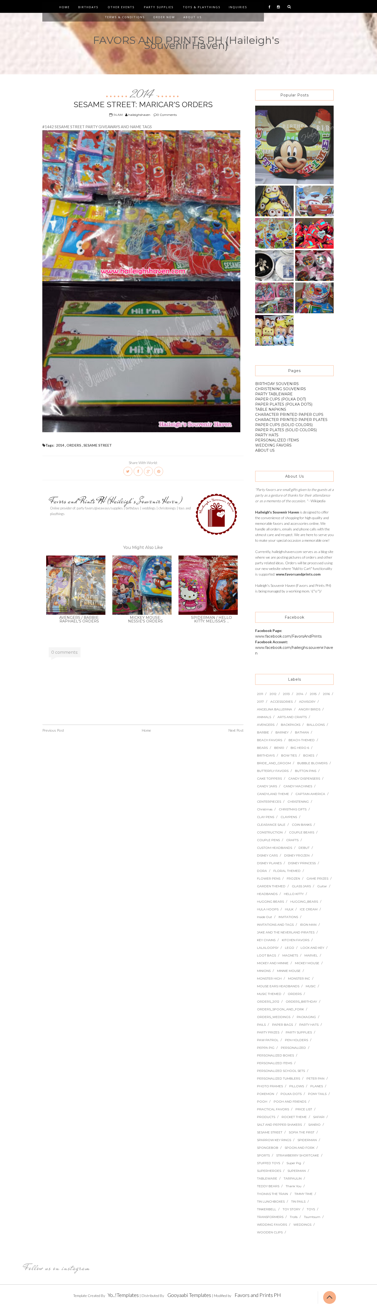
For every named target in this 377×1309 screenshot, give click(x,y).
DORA (262, 871)
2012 (273, 694)
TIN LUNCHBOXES (271, 1201)
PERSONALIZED (293, 1048)
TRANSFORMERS (270, 1217)
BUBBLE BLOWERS (312, 763)
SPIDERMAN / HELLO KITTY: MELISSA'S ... (211, 619)
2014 (142, 94)
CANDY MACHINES (297, 786)
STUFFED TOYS (268, 1163)
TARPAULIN (293, 1178)
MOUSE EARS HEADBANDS (278, 986)
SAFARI (318, 1117)
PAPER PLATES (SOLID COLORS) (286, 430)
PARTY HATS (267, 435)
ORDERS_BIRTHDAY (301, 1001)
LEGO (289, 948)
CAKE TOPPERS (269, 778)
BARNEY (282, 732)
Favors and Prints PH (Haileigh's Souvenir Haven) (116, 501)
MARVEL (311, 955)
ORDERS (73, 445)
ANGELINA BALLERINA (274, 709)
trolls (293, 1217)
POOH (262, 1101)
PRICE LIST (303, 1109)
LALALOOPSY (268, 948)
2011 (260, 694)
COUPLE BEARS (301, 832)
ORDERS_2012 (268, 1001)
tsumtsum (312, 1217)
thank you (293, 1186)
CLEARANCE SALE (271, 825)
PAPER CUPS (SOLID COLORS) (284, 424)
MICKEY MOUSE (307, 963)
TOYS (311, 1209)
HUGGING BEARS (270, 901)
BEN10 (279, 748)
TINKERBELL (266, 1209)
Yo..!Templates (123, 1295)
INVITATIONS (288, 917)
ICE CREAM (309, 909)
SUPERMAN (296, 1171)
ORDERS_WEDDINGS (273, 1017)
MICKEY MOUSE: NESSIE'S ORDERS (145, 619)
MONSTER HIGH (269, 978)
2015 (313, 694)
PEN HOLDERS (296, 1040)
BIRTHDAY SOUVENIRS (277, 383)
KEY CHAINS (266, 940)
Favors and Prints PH (258, 1295)
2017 (260, 701)
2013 (286, 694)
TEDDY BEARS (268, 1186)
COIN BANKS (302, 825)
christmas (264, 809)
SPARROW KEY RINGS (274, 1140)
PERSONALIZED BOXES (275, 1055)
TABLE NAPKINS (270, 409)
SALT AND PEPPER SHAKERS (279, 1124)
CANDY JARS (267, 786)
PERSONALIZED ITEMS (277, 440)
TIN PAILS (298, 1201)
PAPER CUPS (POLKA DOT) (280, 399)
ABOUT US (265, 450)
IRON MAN (308, 925)
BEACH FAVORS (269, 740)
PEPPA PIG (265, 1048)
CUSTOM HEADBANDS (274, 848)
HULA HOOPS (268, 909)
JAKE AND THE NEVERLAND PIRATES (285, 932)
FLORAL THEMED (287, 871)
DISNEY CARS (267, 855)
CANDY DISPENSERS (304, 778)
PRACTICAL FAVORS (273, 1109)
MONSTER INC (299, 978)
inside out (264, 917)
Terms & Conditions (125, 17)
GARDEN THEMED (271, 886)
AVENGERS (265, 725)
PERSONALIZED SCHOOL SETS (281, 1071)
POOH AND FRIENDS (290, 1101)
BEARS (262, 748)
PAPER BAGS (282, 1024)
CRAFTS (292, 840)
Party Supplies (158, 7)
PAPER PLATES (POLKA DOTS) (283, 404)
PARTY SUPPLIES (299, 1032)
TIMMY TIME (303, 1194)
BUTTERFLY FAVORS (273, 771)
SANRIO (314, 1124)
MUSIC (311, 986)
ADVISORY (307, 701)
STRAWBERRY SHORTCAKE (297, 1155)
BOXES (308, 755)
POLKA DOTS (291, 1094)
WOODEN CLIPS (270, 1232)
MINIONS (264, 971)
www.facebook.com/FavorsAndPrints (288, 636)
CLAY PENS (265, 817)
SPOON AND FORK (299, 1148)
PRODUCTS (266, 1117)
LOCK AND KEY (312, 948)
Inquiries (238, 7)
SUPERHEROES (269, 1171)
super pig (293, 1163)
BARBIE (263, 732)
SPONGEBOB (267, 1148)
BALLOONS (316, 725)
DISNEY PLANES (269, 863)
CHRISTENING (298, 801)
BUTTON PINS (305, 771)
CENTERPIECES (269, 801)
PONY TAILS (317, 1094)
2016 (326, 694)
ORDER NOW (164, 17)
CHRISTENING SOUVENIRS (280, 389)
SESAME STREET (97, 445)
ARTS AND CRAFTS (292, 717)
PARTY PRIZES (268, 1032)
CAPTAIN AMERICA (310, 794)
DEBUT (304, 848)
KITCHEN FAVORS (295, 940)
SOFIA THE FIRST (301, 1132)
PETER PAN (315, 1078)
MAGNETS (290, 955)
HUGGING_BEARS (304, 901)
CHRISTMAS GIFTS (292, 809)
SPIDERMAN (307, 1140)
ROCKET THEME (294, 1117)
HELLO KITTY (294, 894)
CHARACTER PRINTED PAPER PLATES (291, 419)
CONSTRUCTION (270, 832)
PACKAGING (306, 1017)
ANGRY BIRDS (309, 709)
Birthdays (88, 7)
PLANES (316, 1086)
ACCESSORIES (281, 701)
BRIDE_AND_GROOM (274, 763)
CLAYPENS (289, 817)
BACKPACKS (290, 725)
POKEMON (265, 1094)
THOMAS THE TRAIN (272, 1194)
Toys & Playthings (201, 7)
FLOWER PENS (268, 878)
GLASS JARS (301, 886)
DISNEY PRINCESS (302, 863)
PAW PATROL (268, 1040)
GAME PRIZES (317, 878)
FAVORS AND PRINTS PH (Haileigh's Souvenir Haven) (186, 43)
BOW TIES (289, 755)
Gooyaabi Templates (189, 1295)
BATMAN (302, 732)
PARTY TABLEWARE (274, 394)
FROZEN (293, 878)
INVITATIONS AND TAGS (275, 925)
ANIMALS (264, 717)
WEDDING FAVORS (273, 445)
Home (64, 7)
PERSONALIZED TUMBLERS (278, 1078)
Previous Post (53, 730)
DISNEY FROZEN (297, 855)
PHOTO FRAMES (270, 1086)
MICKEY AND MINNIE (273, 963)
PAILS (261, 1024)
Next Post (236, 730)
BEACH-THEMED (302, 740)
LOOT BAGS (266, 955)
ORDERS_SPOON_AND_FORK (280, 1009)
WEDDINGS (302, 1224)
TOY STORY (291, 1209)
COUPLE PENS (268, 840)
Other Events (121, 7)
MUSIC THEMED (269, 994)
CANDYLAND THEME (273, 794)
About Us (192, 17)
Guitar (322, 886)
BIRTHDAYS (266, 755)
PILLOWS (296, 1086)
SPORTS (263, 1155)
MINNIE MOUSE (289, 971)
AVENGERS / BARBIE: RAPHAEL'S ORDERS (79, 619)
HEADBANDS (267, 894)
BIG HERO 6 (300, 748)
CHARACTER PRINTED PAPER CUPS (289, 414)
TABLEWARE (267, 1178)
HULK (289, 909)
